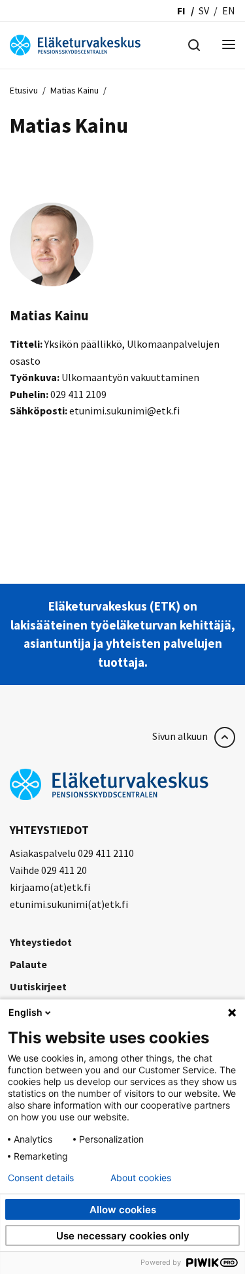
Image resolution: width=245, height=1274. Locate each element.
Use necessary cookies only (122, 1236)
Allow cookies (123, 1209)
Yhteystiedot (41, 941)
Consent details (41, 1178)
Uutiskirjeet (38, 986)
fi (181, 10)
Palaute (28, 964)
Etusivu (24, 90)
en (228, 10)
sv (204, 10)
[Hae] (194, 43)
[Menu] (228, 45)
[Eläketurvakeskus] (75, 43)
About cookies (140, 1178)
